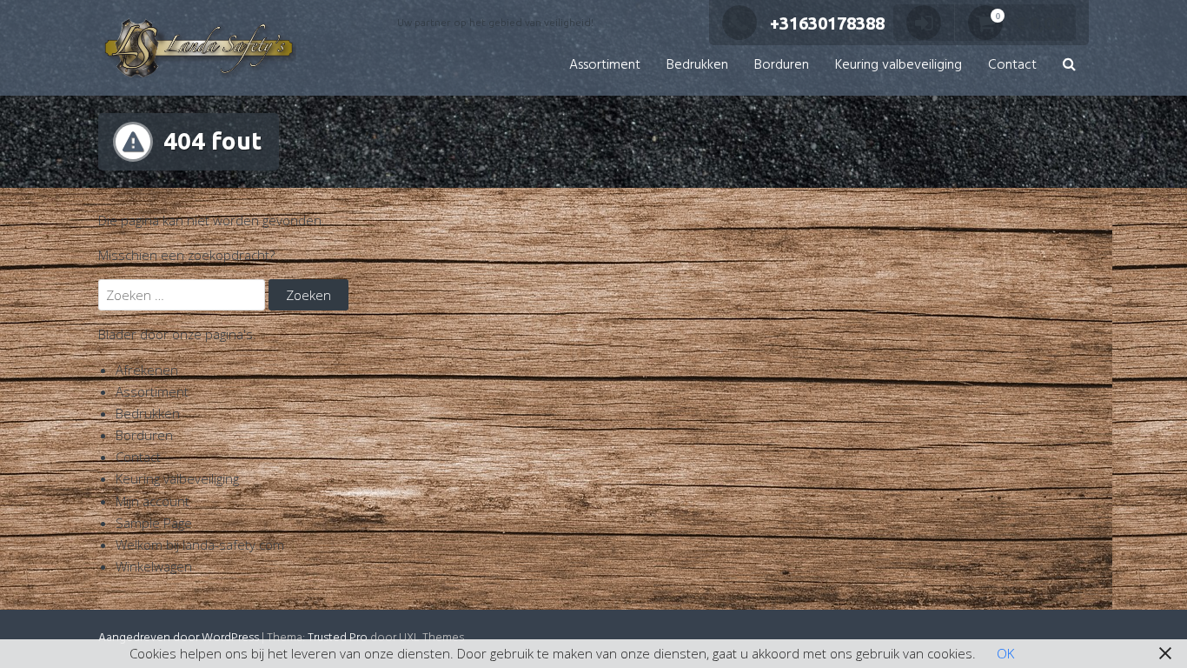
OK (1005, 653)
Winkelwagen (154, 566)
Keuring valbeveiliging (898, 65)
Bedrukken (697, 65)
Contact (1012, 65)
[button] (1069, 65)
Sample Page (154, 522)
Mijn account (152, 501)
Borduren (781, 65)
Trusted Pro (338, 638)
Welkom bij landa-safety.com (200, 544)
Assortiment (604, 65)
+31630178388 (827, 23)
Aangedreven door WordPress (178, 638)
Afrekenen (147, 369)
